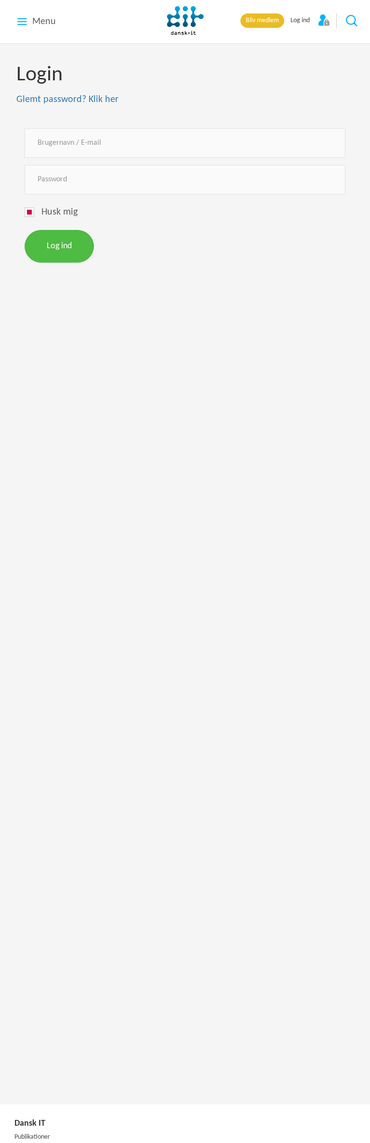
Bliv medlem (262, 20)
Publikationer (32, 1137)
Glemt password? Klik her (67, 99)
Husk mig (59, 212)
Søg (352, 21)
